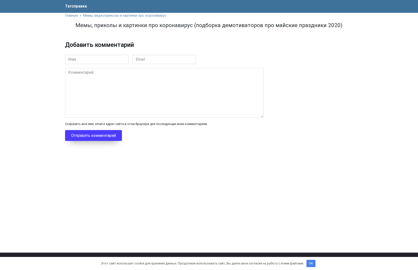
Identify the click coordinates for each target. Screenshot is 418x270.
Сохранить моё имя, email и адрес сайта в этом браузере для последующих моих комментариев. (136, 124)
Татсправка (76, 6)
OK (311, 263)
